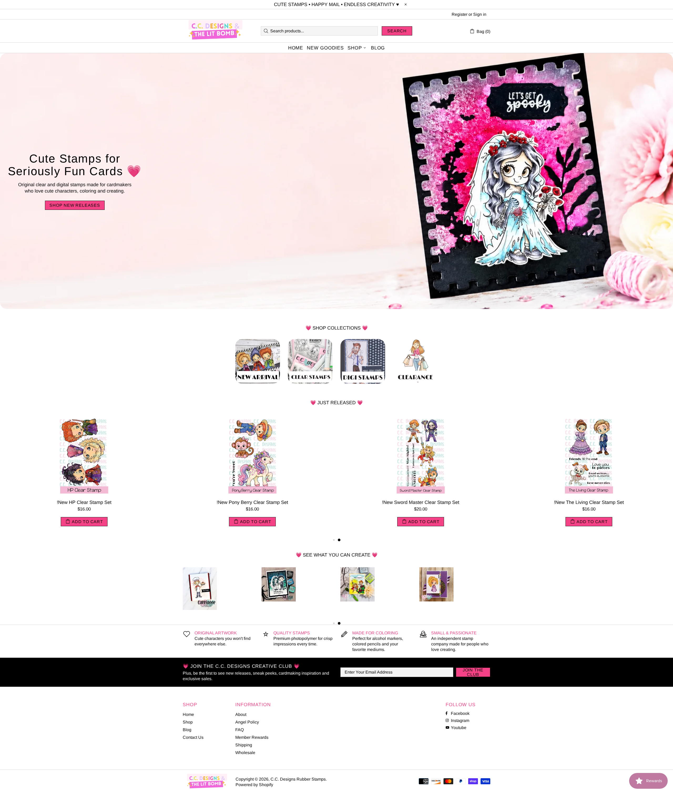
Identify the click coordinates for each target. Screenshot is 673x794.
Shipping (243, 745)
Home (188, 714)
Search (397, 31)
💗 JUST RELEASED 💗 (336, 402)
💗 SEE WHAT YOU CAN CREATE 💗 (337, 555)
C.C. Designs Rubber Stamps (215, 31)
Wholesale (245, 752)
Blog (187, 729)
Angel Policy (247, 722)
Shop (188, 722)
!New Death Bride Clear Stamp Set (420, 502)
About (240, 714)
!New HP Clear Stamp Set (589, 502)
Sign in (479, 14)
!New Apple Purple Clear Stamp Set (84, 502)
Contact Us (193, 737)
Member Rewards (251, 737)
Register (459, 14)
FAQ (239, 729)
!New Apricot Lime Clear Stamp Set (252, 502)
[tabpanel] (84, 476)
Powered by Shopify (254, 784)
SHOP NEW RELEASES (74, 205)
